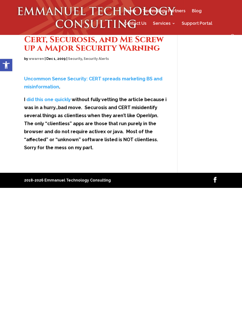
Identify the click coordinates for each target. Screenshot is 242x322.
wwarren (36, 59)
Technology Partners (164, 11)
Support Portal (197, 24)
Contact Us (135, 24)
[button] (6, 65)
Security (75, 59)
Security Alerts (96, 59)
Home (130, 11)
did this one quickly (48, 99)
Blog (197, 11)
